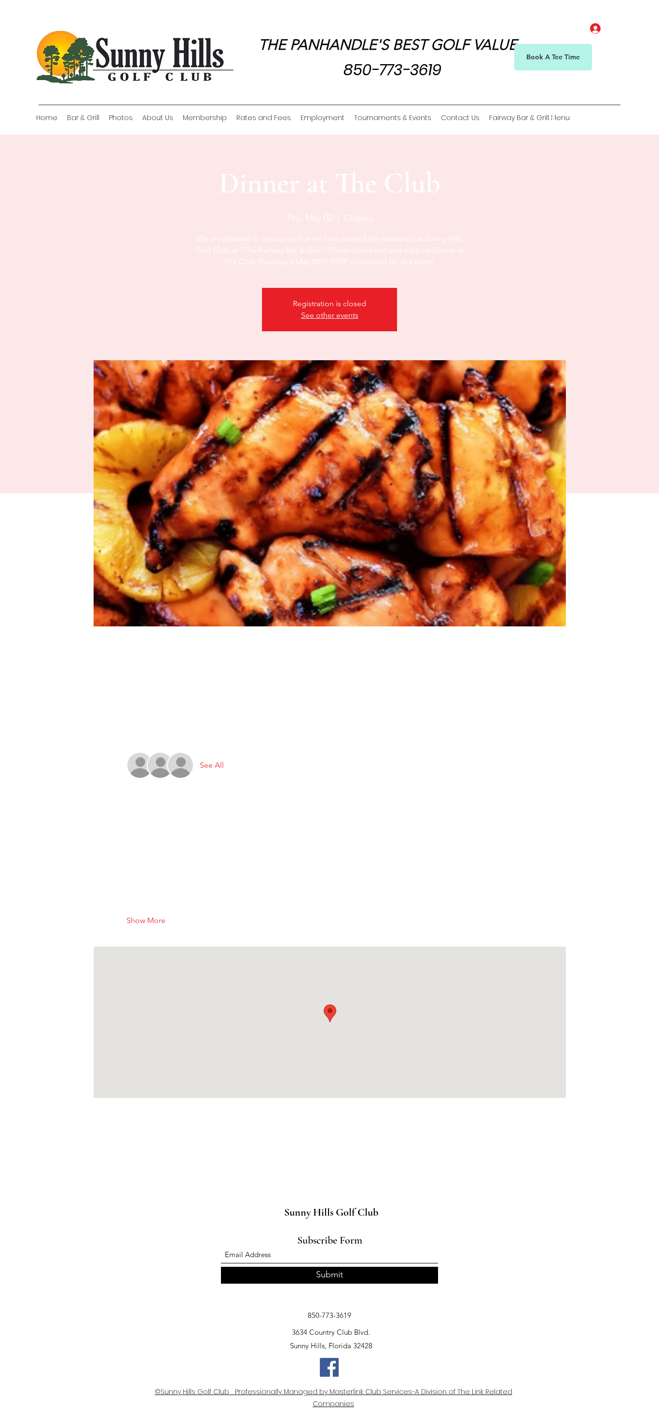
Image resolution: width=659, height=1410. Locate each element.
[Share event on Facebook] (131, 1162)
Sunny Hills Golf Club (331, 1212)
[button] (614, 117)
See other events (329, 315)
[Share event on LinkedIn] (178, 1162)
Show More (145, 920)
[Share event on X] (154, 1162)
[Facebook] (553, 117)
